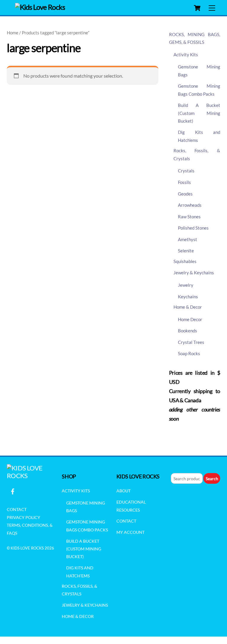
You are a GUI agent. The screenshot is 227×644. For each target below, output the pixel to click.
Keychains (188, 296)
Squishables (185, 261)
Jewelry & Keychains (194, 272)
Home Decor (190, 319)
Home (12, 32)
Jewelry (185, 285)
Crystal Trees (191, 342)
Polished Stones (193, 227)
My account (130, 532)
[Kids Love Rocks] (40, 7)
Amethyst (187, 239)
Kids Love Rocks (27, 548)
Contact (17, 509)
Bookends (187, 330)
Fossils (184, 182)
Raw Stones (189, 216)
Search (212, 478)
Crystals (186, 170)
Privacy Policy (23, 517)
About (123, 490)
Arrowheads (190, 205)
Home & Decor (188, 307)
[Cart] (197, 8)
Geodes (185, 193)
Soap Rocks (189, 353)
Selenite (186, 250)
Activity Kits (186, 54)
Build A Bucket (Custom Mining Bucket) (199, 113)
